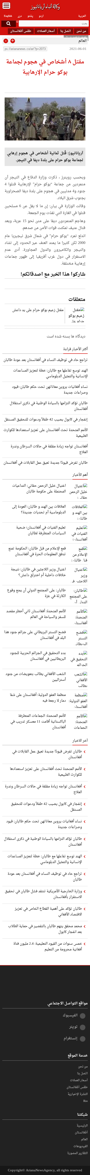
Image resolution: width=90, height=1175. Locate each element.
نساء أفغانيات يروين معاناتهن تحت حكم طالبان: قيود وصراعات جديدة (50, 390)
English (8, 16)
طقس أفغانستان (20, 31)
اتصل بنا (65, 31)
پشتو (30, 16)
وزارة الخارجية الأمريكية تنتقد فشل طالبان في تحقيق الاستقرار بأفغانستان (43, 894)
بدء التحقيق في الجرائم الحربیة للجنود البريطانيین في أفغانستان (38, 656)
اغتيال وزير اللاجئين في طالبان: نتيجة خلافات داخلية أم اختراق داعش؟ (38, 572)
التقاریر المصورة (77, 1153)
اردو (41, 16)
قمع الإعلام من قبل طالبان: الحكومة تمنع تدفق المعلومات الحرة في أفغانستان (37, 551)
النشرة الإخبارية (78, 1094)
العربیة (82, 16)
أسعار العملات (46, 31)
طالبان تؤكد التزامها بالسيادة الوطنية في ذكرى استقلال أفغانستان (49, 406)
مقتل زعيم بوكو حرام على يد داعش (37, 310)
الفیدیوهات (80, 1146)
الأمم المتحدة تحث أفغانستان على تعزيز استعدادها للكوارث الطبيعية (45, 433)
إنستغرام (71, 1038)
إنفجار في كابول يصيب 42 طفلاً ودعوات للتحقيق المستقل (46, 419)
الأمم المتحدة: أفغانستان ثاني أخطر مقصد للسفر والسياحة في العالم (36, 614)
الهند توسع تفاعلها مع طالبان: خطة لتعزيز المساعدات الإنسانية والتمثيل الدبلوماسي (50, 373)
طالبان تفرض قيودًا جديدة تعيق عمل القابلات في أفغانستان (45, 463)
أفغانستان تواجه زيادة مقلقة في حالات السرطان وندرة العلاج (49, 449)
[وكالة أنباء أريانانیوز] (45, 7)
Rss (85, 1101)
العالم (82, 40)
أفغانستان (81, 1132)
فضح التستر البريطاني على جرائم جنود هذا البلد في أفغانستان (35, 635)
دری (20, 16)
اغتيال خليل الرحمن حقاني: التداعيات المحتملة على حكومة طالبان (39, 489)
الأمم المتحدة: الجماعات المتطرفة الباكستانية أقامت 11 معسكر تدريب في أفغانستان (38, 721)
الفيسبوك (70, 1015)
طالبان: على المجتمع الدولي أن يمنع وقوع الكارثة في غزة (36, 593)
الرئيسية (82, 1126)
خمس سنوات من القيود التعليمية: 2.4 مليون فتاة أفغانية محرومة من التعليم (47, 946)
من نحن (81, 31)
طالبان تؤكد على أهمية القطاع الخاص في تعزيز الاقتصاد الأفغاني (48, 912)
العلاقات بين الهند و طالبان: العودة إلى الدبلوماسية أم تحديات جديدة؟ (39, 509)
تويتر (73, 1026)
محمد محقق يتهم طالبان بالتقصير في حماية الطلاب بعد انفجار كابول (45, 929)
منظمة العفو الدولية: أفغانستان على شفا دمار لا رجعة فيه (38, 698)
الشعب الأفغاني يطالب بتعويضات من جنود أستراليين (36, 677)
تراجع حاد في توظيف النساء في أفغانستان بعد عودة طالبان (45, 360)
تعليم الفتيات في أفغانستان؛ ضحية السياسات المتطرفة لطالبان (41, 530)
